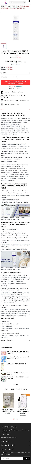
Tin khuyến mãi (6, 347)
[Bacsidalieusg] (2, 2)
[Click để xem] (15, 28)
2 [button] (14, 419)
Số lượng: (3, 77)
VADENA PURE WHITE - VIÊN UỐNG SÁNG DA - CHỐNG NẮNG (8, 411)
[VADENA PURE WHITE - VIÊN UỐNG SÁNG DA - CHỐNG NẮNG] (8, 400)
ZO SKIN (19, 57)
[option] (8, 404)
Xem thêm (15, 384)
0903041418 (19, 86)
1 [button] (13, 419)
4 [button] (17, 419)
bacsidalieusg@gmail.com (9, 437)
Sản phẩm (15, 389)
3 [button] (16, 419)
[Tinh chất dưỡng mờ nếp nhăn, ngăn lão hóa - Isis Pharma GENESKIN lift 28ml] (23, 400)
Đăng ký (26, 458)
